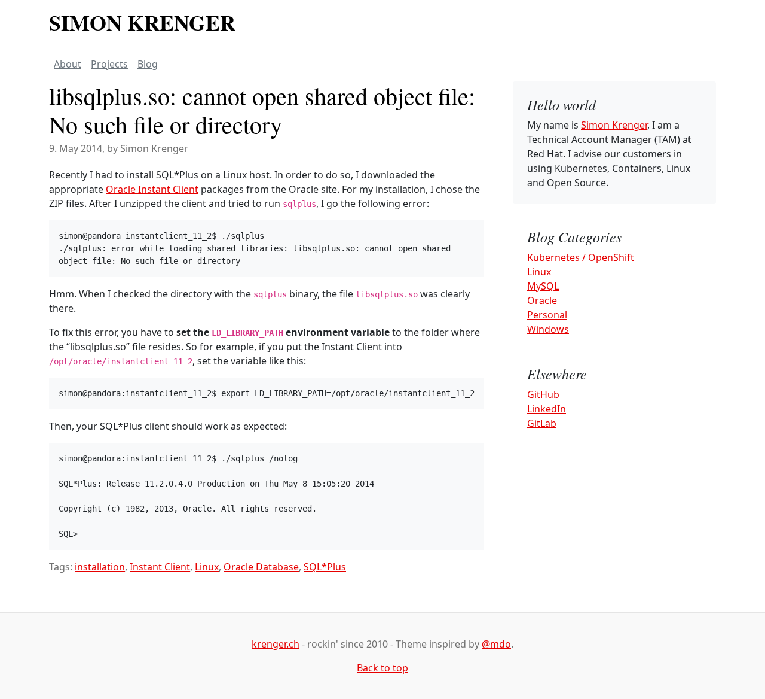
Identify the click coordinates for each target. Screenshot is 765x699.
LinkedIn (546, 408)
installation (100, 566)
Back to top (382, 667)
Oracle (542, 300)
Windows (548, 329)
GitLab (541, 423)
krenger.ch (275, 644)
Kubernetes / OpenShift (580, 257)
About (67, 64)
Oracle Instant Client (152, 189)
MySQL (543, 286)
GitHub (543, 394)
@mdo (496, 644)
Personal (547, 314)
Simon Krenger (142, 22)
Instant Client (160, 566)
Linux (207, 566)
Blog (147, 64)
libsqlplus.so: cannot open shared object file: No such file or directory (262, 110)
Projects (109, 64)
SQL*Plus (325, 566)
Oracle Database (261, 566)
